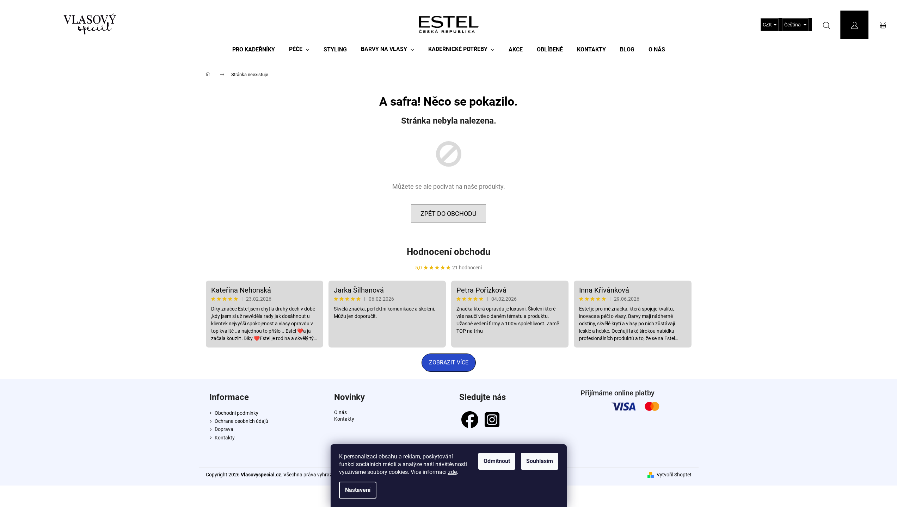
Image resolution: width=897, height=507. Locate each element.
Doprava (224, 429)
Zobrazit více (448, 362)
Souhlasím (539, 461)
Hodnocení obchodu (449, 251)
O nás (340, 412)
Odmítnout (497, 461)
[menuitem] (253, 49)
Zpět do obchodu (448, 213)
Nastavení (357, 490)
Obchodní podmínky (236, 413)
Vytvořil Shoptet (674, 474)
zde (452, 472)
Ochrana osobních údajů (241, 421)
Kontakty (225, 437)
